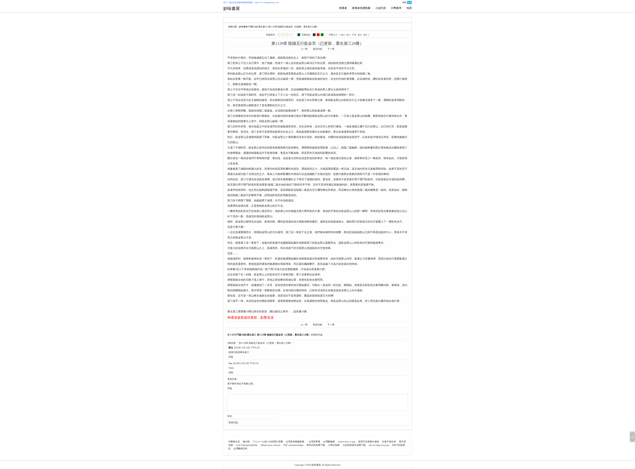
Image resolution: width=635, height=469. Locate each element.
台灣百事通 (314, 441)
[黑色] (314, 34)
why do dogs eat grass (379, 445)
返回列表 (317, 49)
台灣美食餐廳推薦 (295, 441)
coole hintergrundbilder (247, 445)
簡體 (404, 2)
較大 (360, 35)
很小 (343, 35)
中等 (354, 35)
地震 (409, 8)
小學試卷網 (333, 445)
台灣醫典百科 (240, 448)
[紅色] (318, 34)
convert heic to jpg (346, 441)
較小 (349, 35)
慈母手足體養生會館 (368, 441)
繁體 (409, 2)
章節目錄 (317, 324)
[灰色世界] (286, 34)
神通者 (343, 8)
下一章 (330, 49)
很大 (365, 35)
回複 (231, 357)
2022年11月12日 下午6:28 (246, 347)
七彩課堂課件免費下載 (354, 445)
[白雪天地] (294, 34)
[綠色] (322, 34)
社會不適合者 (389, 441)
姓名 (229, 416)
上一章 (304, 49)
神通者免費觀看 (361, 8)
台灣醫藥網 (329, 441)
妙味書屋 (243, 2)
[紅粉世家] (290, 34)
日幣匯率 (396, 8)
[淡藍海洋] (278, 34)
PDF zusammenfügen (293, 445)
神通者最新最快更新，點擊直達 (250, 317)
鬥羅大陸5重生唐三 (258, 26)
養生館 (246, 441)
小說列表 (380, 8)
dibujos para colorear (270, 445)
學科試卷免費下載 (315, 445)
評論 (229, 388)
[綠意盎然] (298, 34)
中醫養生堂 (234, 441)
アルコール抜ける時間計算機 (268, 441)
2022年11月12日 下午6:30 (245, 363)
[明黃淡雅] (282, 34)
